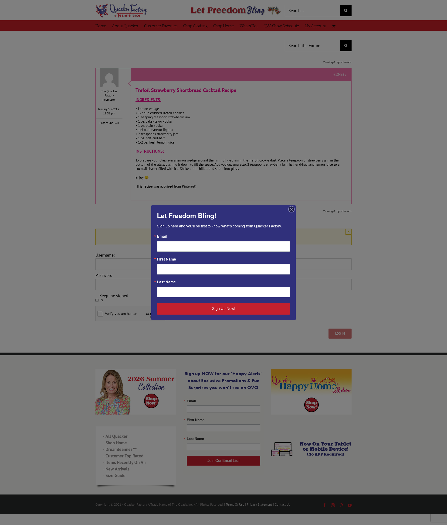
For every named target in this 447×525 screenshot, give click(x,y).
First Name (166, 259)
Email (162, 236)
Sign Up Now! (223, 309)
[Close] (291, 209)
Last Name (166, 282)
